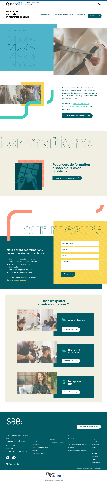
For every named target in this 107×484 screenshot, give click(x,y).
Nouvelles (94, 453)
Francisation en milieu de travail (77, 450)
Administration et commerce (40, 439)
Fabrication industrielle (38, 453)
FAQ (93, 450)
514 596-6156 (10, 446)
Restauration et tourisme (56, 445)
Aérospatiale (35, 442)
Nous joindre (95, 439)
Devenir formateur (97, 442)
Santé (51, 448)
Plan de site (95, 456)
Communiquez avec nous (16, 280)
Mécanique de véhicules (56, 442)
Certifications (72, 439)
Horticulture (53, 439)
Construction (35, 444)
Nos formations (45, 14)
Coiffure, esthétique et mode (40, 447)
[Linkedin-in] (14, 457)
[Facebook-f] (7, 457)
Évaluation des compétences (76, 442)
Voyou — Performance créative (95, 468)
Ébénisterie (35, 450)
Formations (17, 31)
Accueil (10, 31)
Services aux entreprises (63, 14)
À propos (80, 14)
